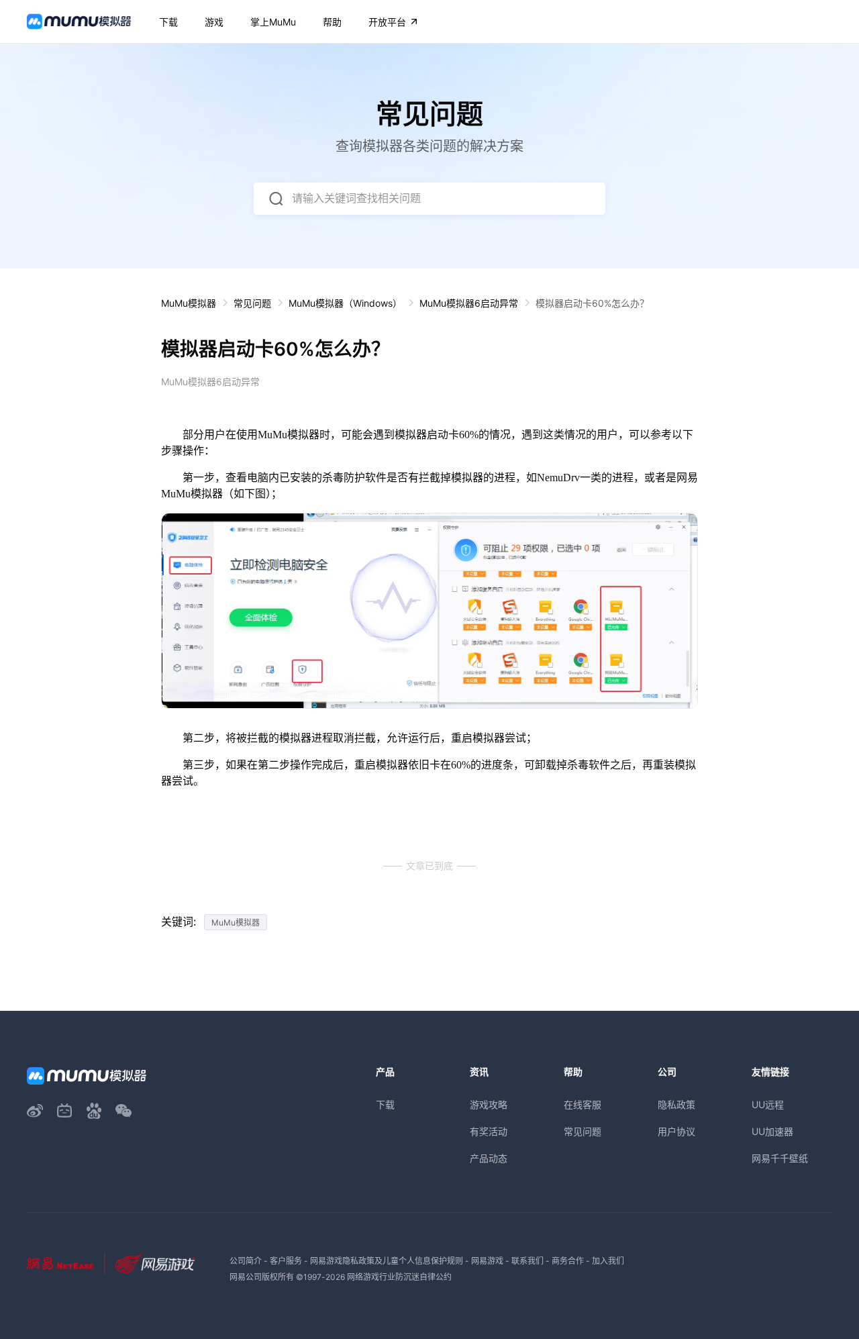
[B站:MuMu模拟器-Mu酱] (64, 1111)
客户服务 (286, 1261)
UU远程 (768, 1104)
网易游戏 (487, 1261)
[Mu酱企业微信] (123, 1111)
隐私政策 (676, 1104)
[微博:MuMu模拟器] (35, 1111)
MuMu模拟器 (188, 303)
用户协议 (676, 1131)
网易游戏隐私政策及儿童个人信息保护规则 (386, 1261)
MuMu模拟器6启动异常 (468, 303)
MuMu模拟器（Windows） (345, 303)
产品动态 (488, 1158)
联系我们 (527, 1261)
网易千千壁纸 (780, 1158)
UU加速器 (772, 1131)
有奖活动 (488, 1131)
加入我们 (608, 1261)
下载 (385, 1104)
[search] (276, 199)
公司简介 (246, 1261)
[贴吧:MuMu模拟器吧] (94, 1111)
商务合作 (568, 1261)
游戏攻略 (488, 1104)
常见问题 (252, 303)
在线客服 (582, 1104)
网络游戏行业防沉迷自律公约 (399, 1277)
